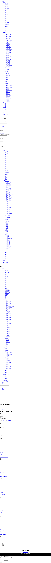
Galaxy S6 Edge (8, 44)
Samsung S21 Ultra (8, 33)
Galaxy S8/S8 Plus (8, 308)
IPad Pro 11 (6, 21)
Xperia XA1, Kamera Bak (4, 476)
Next (0, 396)
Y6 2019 (7, 228)
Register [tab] (3, 126)
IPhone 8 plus (6, 14)
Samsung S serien (7, 181)
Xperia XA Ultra (8, 92)
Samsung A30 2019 (8, 52)
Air (5, 29)
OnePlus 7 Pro (6, 83)
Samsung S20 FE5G (8, 185)
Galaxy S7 (7, 42)
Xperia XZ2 (7, 100)
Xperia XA (7, 91)
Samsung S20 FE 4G (8, 38)
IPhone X (6, 12)
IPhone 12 (6, 7)
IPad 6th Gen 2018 (7, 26)
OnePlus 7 (6, 349)
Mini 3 (5, 31)
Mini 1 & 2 (6, 179)
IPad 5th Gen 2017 (7, 175)
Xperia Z (7, 353)
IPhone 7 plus (6, 15)
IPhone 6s (6, 16)
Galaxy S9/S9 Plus (8, 41)
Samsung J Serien (7, 326)
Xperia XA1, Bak (3, 534)
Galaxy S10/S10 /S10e (9, 40)
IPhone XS (6, 11)
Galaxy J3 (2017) (8, 61)
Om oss (3, 115)
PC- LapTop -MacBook (6, 107)
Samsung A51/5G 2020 (9, 49)
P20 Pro (7, 224)
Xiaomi (4, 373)
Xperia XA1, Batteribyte (4, 457)
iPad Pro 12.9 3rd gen (7, 23)
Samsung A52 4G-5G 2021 (9, 48)
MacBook (6, 111)
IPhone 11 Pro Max (7, 275)
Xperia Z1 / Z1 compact (9, 87)
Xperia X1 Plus (8, 94)
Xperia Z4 (7, 89)
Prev (0, 391)
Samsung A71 (8, 314)
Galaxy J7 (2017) (8, 66)
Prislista (3, 1)
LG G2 (5, 369)
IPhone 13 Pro (6, 3)
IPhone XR (6, 279)
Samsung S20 (8, 39)
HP (5, 110)
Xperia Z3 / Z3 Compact (9, 355)
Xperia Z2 (7, 88)
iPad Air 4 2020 (7, 24)
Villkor (2, 116)
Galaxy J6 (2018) (8, 64)
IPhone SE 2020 (7, 8)
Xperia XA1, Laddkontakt (4, 495)
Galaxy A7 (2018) (8, 56)
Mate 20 (7, 220)
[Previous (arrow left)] (0, 562)
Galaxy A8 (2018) (8, 324)
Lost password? (2, 133)
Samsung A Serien (7, 312)
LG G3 (5, 103)
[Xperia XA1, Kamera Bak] (7, 470)
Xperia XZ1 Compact (8, 99)
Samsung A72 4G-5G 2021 (9, 46)
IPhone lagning (5, 113)
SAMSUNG (4, 32)
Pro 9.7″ (6, 177)
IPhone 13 (6, 271)
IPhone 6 (6, 17)
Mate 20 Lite (7, 72)
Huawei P (6, 222)
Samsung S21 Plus (8, 34)
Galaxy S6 (7, 310)
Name (1, 434)
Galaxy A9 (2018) (8, 59)
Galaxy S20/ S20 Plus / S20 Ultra (10, 306)
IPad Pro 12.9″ (6, 27)
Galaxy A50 (7, 55)
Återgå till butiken (6, 560)
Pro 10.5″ (6, 28)
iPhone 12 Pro (6, 6)
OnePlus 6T (6, 230)
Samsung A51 (8, 316)
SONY (4, 232)
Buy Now (5, 418)
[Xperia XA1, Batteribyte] (7, 451)
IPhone (4, 2)
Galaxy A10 (7, 53)
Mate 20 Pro (7, 73)
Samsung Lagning (5, 114)
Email (1, 435)
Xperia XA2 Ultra (8, 95)
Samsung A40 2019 (8, 50)
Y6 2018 (7, 79)
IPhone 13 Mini (6, 4)
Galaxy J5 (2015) (8, 62)
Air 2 (5, 30)
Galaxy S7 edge (8, 43)
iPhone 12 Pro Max (7, 5)
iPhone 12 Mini (6, 273)
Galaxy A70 (7, 57)
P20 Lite (7, 74)
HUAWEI (4, 70)
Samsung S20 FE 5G (8, 304)
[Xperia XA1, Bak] (7, 528)
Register (1, 141)
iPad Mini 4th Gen (7, 22)
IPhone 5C (6, 19)
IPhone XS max (7, 277)
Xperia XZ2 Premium (8, 101)
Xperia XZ (7, 97)
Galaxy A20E (8, 320)
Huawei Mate (6, 71)
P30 (6, 76)
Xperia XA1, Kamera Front (4, 515)
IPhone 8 (6, 13)
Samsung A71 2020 (8, 47)
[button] (4, 145)
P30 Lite (7, 77)
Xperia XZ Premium (8, 98)
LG (3, 102)
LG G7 (5, 106)
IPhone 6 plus (6, 18)
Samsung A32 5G (8, 51)
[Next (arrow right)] (1, 562)
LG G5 (5, 371)
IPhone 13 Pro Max (7, 269)
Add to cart (1, 409)
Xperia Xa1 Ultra (8, 93)
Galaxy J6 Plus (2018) (9, 65)
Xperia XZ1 (7, 365)
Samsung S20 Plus (8, 36)
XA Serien (6, 357)
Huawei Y (6, 78)
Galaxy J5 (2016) (8, 63)
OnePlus (4, 347)
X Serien (6, 351)
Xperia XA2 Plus (8, 96)
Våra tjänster (3, 112)
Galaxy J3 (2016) (8, 60)
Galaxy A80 (7, 58)
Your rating (1, 427)
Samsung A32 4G (8, 318)
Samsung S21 (8, 183)
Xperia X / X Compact (9, 85)
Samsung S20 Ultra (8, 302)
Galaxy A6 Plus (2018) (9, 322)
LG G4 (5, 104)
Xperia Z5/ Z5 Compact (9, 90)
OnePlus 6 (6, 81)
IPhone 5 (6, 20)
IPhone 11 (6, 10)
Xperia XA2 (7, 361)
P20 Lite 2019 (8, 75)
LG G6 (5, 105)
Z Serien (6, 86)
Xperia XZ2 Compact (8, 367)
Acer (5, 108)
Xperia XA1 (7, 359)
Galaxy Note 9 (8, 69)
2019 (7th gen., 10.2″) (7, 25)
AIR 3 (5, 173)
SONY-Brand (9, 420)
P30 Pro (7, 226)
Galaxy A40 (7, 54)
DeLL (5, 109)
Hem (2, 267)
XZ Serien (6, 363)
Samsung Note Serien (7, 67)
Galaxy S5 (7, 45)
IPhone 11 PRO (7, 9)
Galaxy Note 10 (8, 68)
